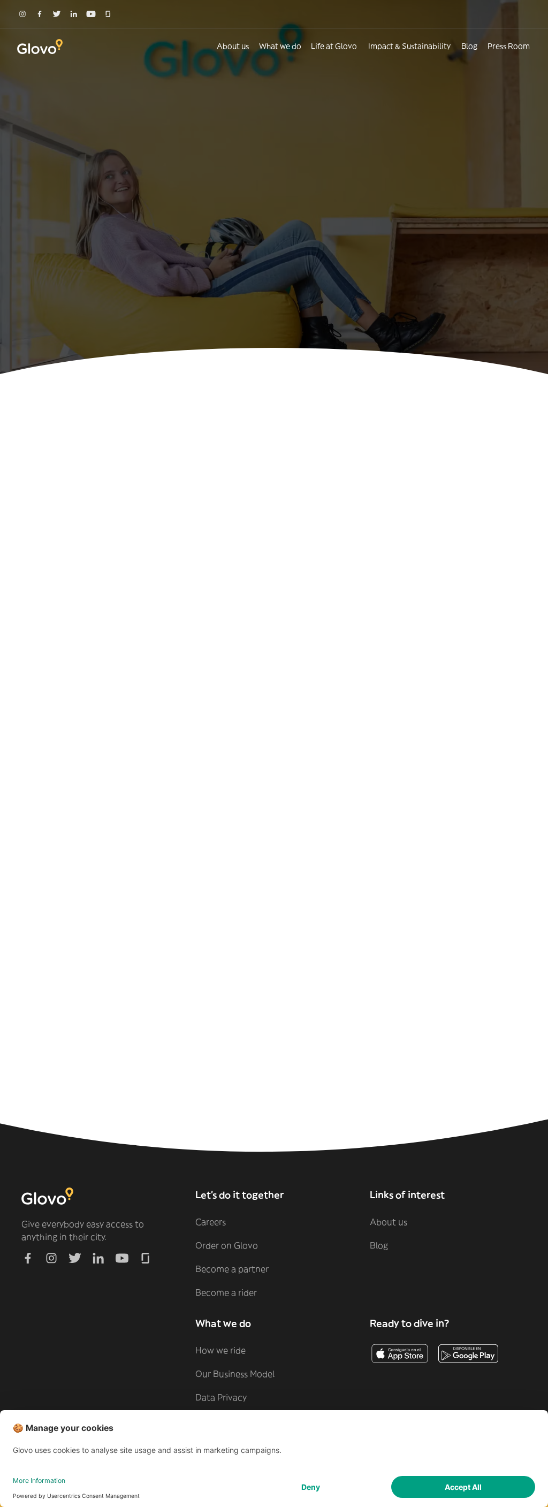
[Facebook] (39, 14)
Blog (469, 46)
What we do (280, 46)
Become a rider (226, 1292)
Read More (276, 960)
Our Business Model (235, 1373)
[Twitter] (56, 14)
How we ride (220, 1350)
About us (233, 46)
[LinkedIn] (73, 14)
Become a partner (232, 1269)
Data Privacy (221, 1397)
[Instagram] (22, 14)
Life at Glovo (334, 46)
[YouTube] (91, 14)
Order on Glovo (226, 1245)
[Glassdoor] (108, 14)
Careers (210, 1221)
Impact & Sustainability (409, 46)
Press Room (509, 46)
